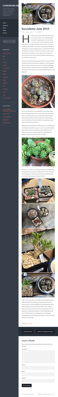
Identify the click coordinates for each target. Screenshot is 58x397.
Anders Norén (47, 394)
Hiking (4, 74)
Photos (4, 30)
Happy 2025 (6, 119)
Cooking (5, 65)
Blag (4, 56)
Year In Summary (7, 98)
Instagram (5, 25)
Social (4, 28)
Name (23, 364)
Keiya (31, 32)
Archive (5, 33)
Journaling (5, 77)
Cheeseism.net (11, 5)
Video (4, 95)
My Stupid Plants (7, 122)
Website (24, 378)
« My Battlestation (27, 331)
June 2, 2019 (25, 32)
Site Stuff (5, 83)
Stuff (4, 86)
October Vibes (6, 113)
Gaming (4, 71)
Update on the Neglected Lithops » (45, 331)
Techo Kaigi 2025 (7, 116)
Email (24, 371)
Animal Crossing (6, 53)
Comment (25, 349)
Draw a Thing (6, 68)
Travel (4, 92)
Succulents (5, 89)
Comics (4, 62)
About (4, 23)
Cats (4, 59)
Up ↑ (53, 394)
